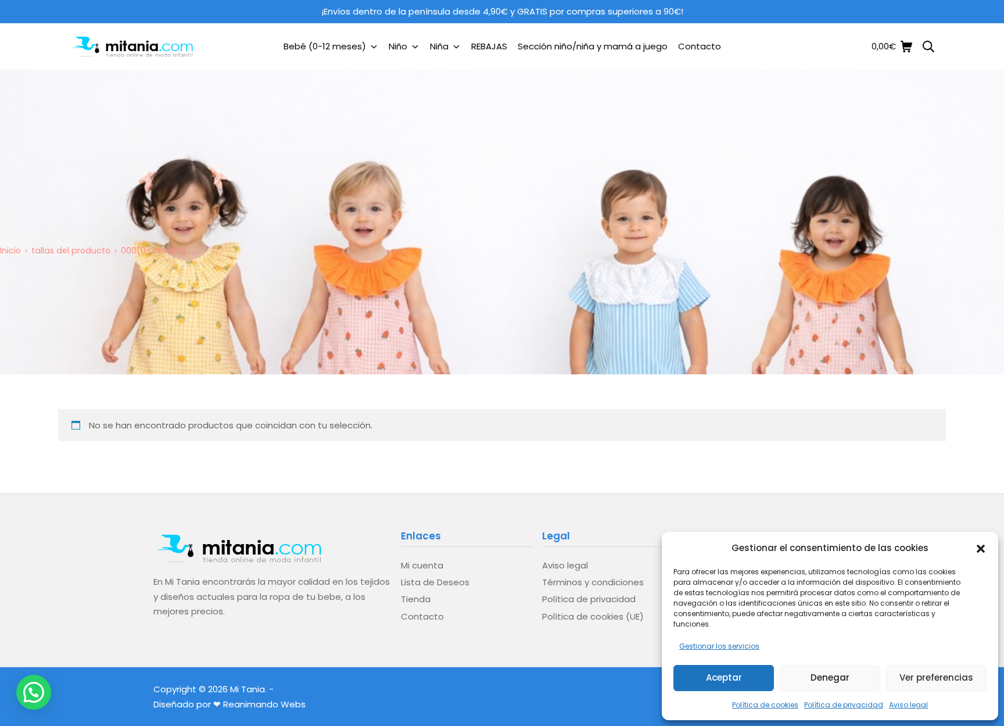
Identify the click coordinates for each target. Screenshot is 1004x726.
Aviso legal (908, 705)
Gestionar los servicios (719, 646)
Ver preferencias (936, 677)
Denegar (830, 677)
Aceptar (724, 677)
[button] (981, 547)
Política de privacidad (843, 705)
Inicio (10, 250)
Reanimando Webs (264, 704)
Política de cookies (765, 705)
